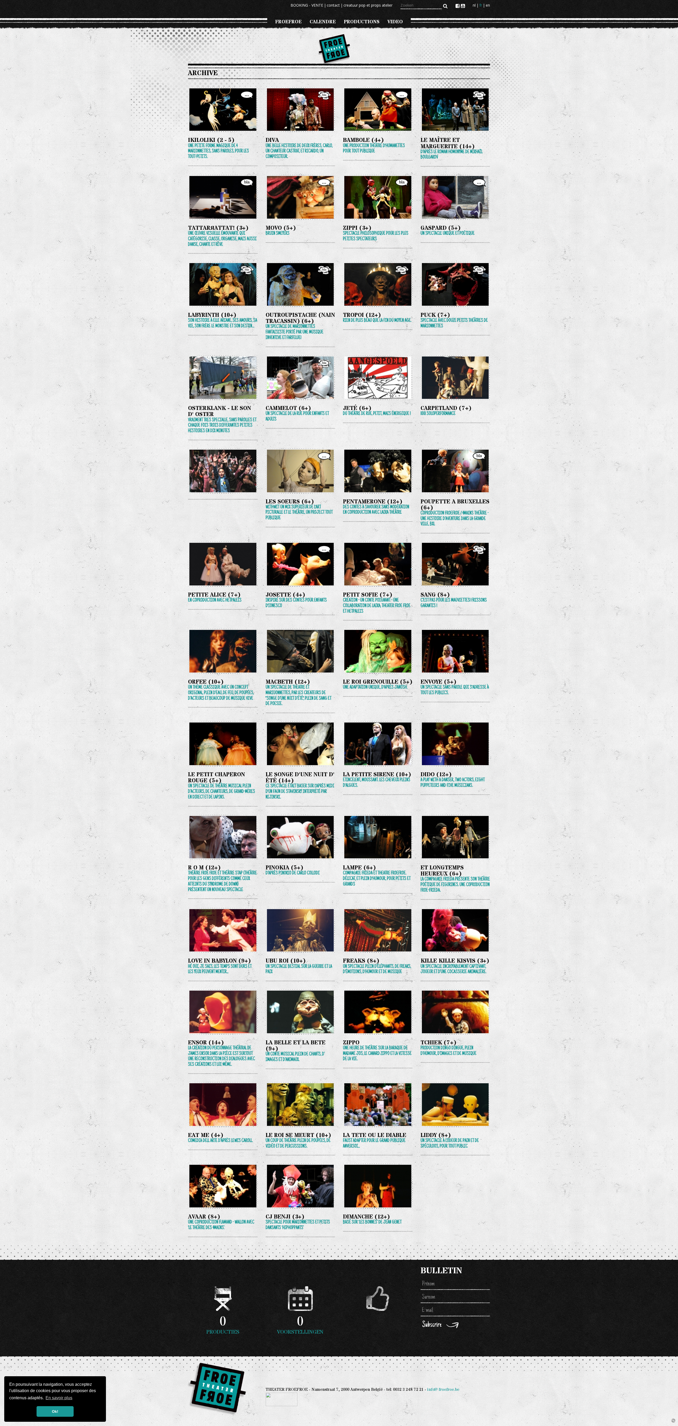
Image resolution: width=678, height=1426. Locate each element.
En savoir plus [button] (59, 1398)
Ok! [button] (55, 1411)
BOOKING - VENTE (307, 5)
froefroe (288, 22)
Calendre (323, 22)
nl (474, 5)
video (395, 22)
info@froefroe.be (443, 1389)
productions (362, 22)
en (488, 5)
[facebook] (458, 6)
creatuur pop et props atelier (368, 5)
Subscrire (431, 1325)
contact (333, 5)
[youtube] (463, 6)
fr (480, 5)
